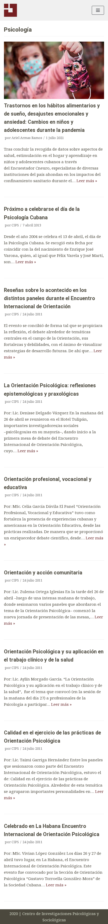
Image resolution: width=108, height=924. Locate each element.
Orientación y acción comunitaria (43, 573)
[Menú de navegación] (98, 10)
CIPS (15, 225)
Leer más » (87, 180)
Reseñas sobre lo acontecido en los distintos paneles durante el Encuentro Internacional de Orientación (49, 298)
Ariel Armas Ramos (27, 137)
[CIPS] (10, 10)
